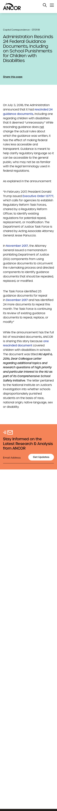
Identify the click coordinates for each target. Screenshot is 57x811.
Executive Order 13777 (37, 196)
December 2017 (17, 300)
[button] (45, 5)
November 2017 (17, 245)
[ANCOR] (25, 6)
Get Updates (41, 457)
